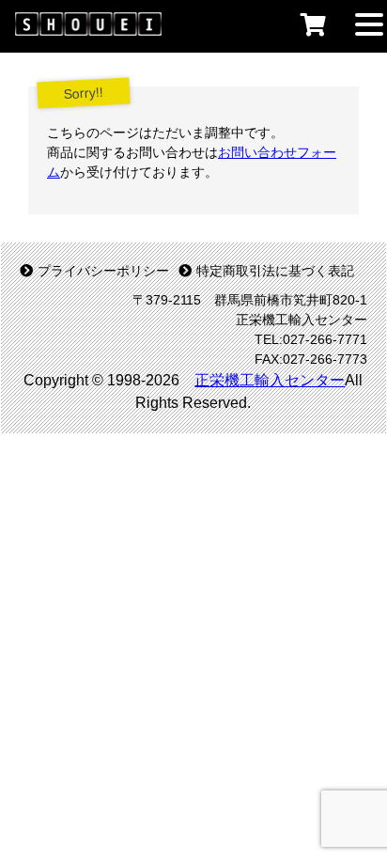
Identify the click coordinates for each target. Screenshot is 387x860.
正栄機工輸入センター (269, 380)
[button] (369, 22)
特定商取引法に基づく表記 (275, 270)
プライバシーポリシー (103, 270)
